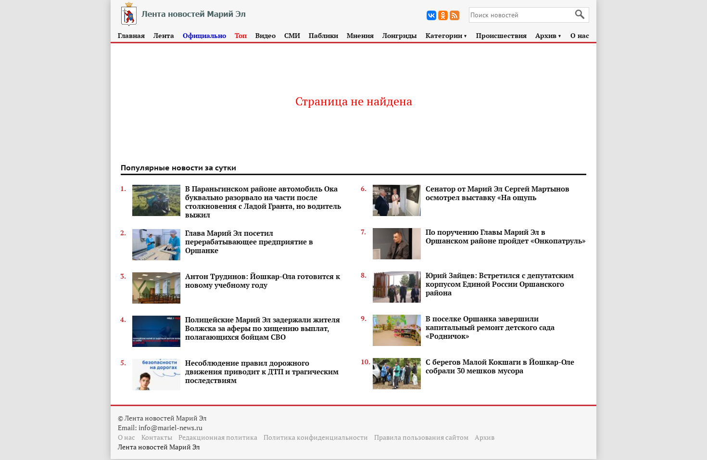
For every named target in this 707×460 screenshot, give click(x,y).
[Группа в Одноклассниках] (443, 15)
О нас (579, 35)
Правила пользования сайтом (421, 437)
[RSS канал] (454, 15)
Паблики (323, 35)
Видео (265, 35)
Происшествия (501, 35)
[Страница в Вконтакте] (431, 15)
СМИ (292, 35)
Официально (204, 35)
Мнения (360, 35)
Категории (446, 35)
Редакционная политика (217, 437)
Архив (548, 35)
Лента (163, 35)
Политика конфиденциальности (316, 437)
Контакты (156, 437)
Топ (241, 35)
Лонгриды (399, 35)
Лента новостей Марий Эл (159, 446)
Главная (131, 35)
